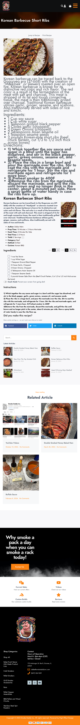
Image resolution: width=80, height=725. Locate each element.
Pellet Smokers (9, 675)
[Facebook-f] (30, 683)
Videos (59, 587)
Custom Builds (21, 599)
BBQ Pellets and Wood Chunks (12, 700)
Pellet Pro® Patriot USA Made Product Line (11, 664)
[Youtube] (40, 683)
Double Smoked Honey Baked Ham (26, 348)
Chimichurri (18, 370)
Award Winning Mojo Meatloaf (61, 370)
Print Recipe (47, 35)
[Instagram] (35, 683)
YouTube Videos (12, 443)
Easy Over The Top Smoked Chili (25, 359)
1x (66, 250)
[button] (62, 6)
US (54, 250)
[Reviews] (58, 595)
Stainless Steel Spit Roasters (10, 706)
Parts (5, 687)
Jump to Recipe (34, 35)
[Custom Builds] (21, 595)
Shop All (7, 657)
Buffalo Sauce (55, 348)
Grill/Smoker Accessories (8, 681)
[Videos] (58, 582)
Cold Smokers (9, 671)
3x (75, 250)
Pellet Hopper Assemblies (9, 693)
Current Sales (21, 587)
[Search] (73, 337)
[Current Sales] (21, 582)
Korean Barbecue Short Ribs (60, 359)
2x (71, 250)
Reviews (58, 599)
